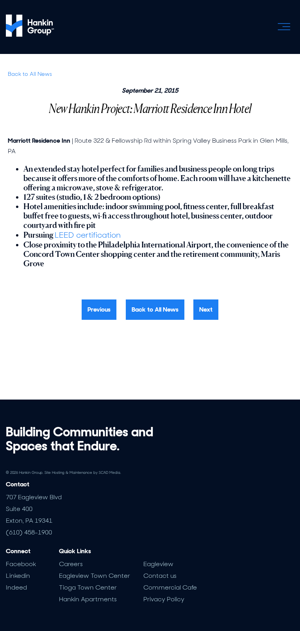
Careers (71, 564)
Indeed (16, 587)
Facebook (21, 564)
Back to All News (30, 73)
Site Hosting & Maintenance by (83, 472)
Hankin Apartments (88, 599)
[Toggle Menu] (284, 26)
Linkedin (18, 576)
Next (205, 309)
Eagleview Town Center (94, 576)
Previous (99, 309)
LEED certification (88, 235)
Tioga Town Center (88, 587)
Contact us (160, 576)
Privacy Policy (163, 599)
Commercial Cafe (170, 587)
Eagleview (158, 564)
